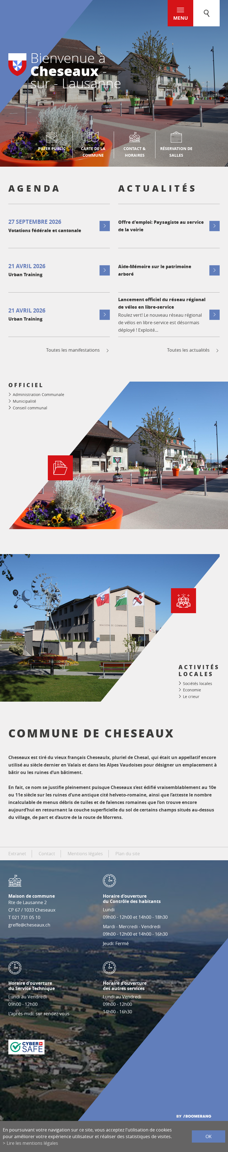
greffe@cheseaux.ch (29, 925)
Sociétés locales (197, 683)
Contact (47, 854)
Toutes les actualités (188, 350)
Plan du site (127, 854)
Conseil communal (30, 407)
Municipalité (24, 401)
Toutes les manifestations (73, 350)
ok (208, 1136)
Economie (192, 689)
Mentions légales (85, 854)
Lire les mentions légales (32, 1143)
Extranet (17, 854)
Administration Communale (38, 394)
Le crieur (191, 696)
